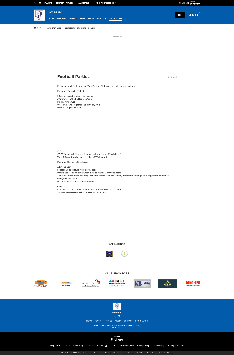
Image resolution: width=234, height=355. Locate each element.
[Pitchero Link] (195, 4)
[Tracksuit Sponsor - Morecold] (66, 284)
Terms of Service (126, 345)
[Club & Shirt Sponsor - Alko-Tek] (193, 284)
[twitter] (35, 3)
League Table (83, 3)
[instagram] (40, 3)
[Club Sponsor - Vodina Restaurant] (167, 284)
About (67, 345)
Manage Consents (176, 345)
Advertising (78, 345)
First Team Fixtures (64, 3)
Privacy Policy (143, 345)
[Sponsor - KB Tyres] (142, 284)
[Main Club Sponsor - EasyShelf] (41, 284)
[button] (51, 18)
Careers (90, 345)
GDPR (113, 345)
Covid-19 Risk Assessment (104, 3)
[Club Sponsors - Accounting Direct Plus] (91, 284)
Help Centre (55, 345)
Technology (102, 345)
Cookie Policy (159, 345)
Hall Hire (48, 3)
